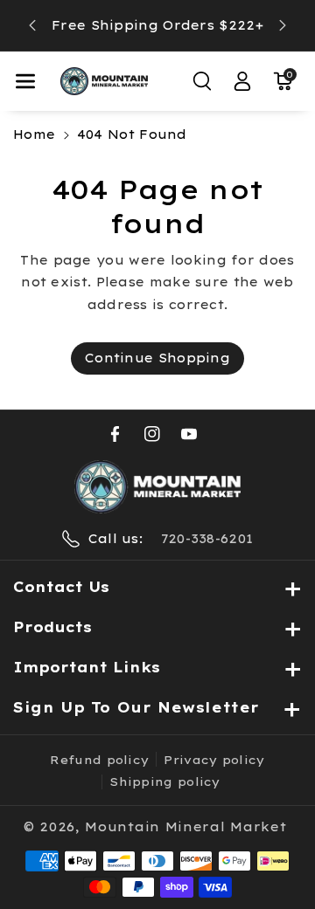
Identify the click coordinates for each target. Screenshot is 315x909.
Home (34, 134)
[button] (25, 81)
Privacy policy (214, 760)
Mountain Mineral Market (185, 827)
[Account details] (242, 81)
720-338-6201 (207, 539)
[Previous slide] (32, 25)
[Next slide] (282, 25)
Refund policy (99, 760)
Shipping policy (164, 781)
